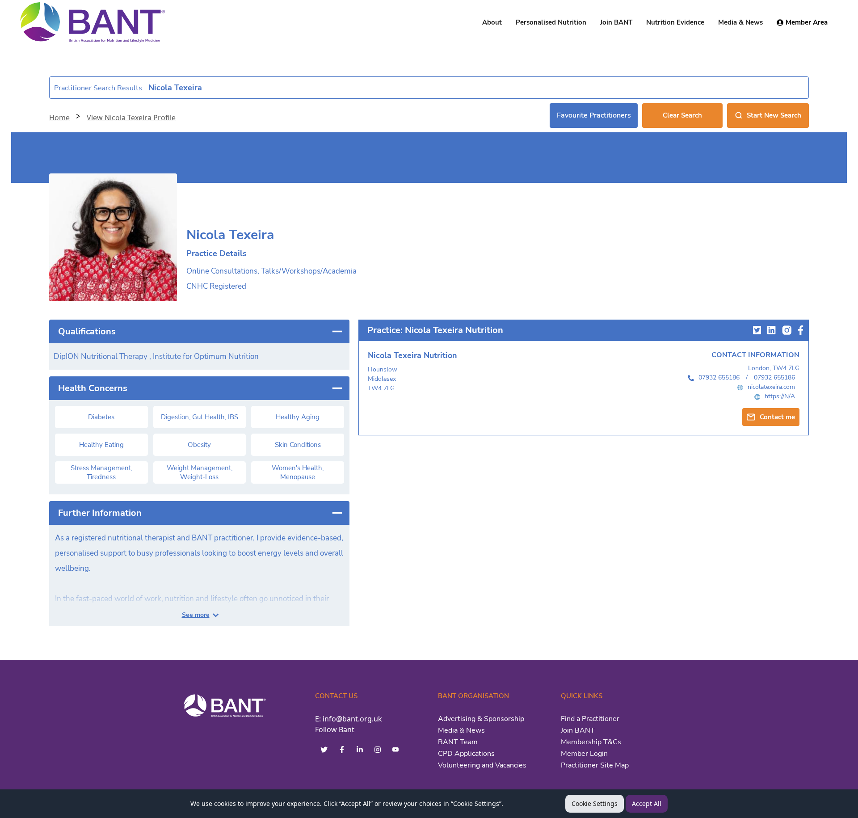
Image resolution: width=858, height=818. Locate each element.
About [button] (492, 22)
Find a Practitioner (590, 719)
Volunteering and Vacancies (482, 765)
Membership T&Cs (591, 742)
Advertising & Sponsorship (481, 719)
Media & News (461, 730)
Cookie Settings (595, 803)
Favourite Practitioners (594, 115)
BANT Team (458, 742)
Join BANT (578, 730)
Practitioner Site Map (595, 765)
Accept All (646, 803)
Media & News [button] (740, 22)
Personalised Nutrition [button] (551, 22)
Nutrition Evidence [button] (675, 22)
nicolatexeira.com (771, 387)
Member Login (584, 754)
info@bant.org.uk (352, 719)
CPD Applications (466, 754)
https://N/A (780, 396)
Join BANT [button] (616, 22)
